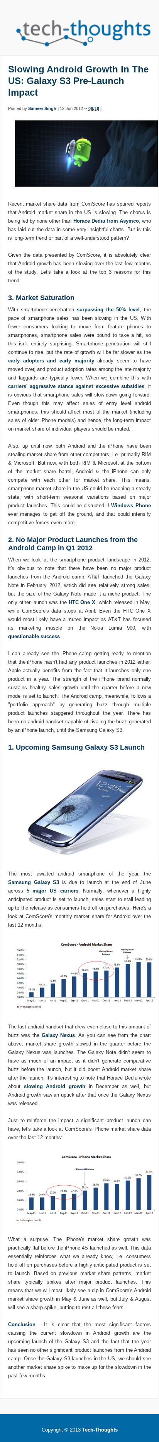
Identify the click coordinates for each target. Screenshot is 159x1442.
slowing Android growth (54, 1086)
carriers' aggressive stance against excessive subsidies (76, 386)
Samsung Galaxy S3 (33, 882)
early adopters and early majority (51, 361)
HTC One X (82, 602)
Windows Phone (131, 505)
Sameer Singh (42, 108)
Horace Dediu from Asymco (106, 221)
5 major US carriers (52, 891)
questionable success (34, 636)
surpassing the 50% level (108, 309)
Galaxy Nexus (58, 1035)
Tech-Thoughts (100, 1430)
